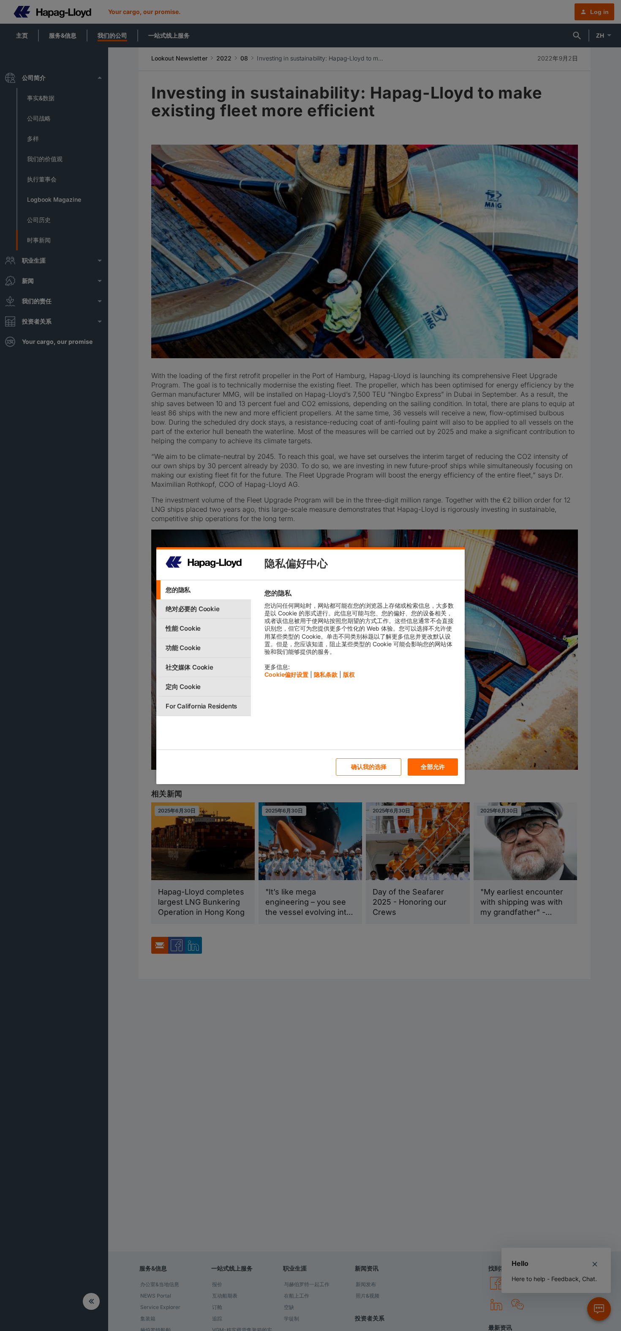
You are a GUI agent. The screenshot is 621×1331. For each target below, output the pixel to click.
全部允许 (433, 766)
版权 (349, 674)
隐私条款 (326, 674)
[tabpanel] (361, 636)
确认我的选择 (369, 766)
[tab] (203, 589)
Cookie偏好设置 (286, 674)
